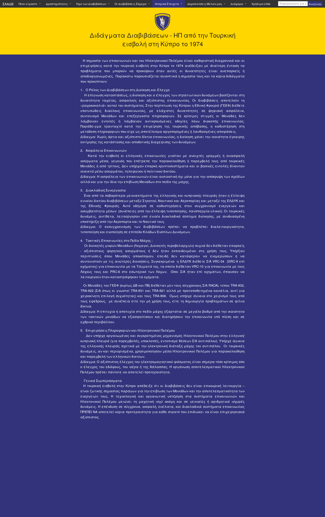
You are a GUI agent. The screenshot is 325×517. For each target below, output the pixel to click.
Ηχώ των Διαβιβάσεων (91, 4)
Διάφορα (237, 4)
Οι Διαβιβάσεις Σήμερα (130, 4)
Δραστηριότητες (57, 4)
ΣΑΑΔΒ (8, 4)
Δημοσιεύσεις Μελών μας (204, 4)
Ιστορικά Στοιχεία (167, 4)
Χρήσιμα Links (261, 4)
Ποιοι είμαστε (28, 4)
